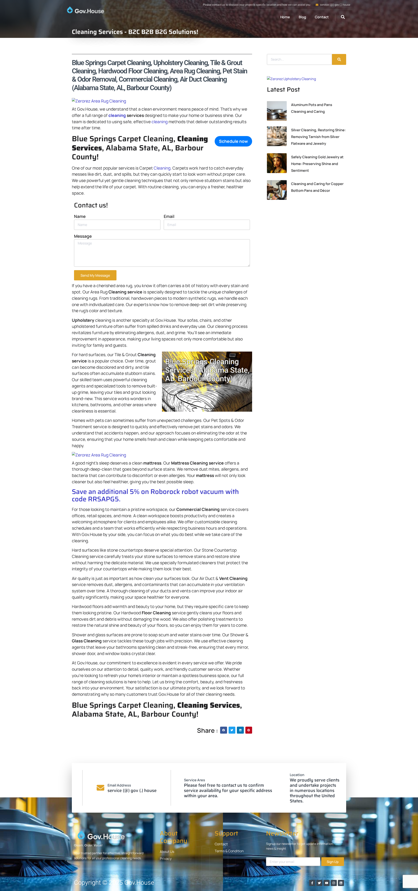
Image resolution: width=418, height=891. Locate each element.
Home (285, 17)
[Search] (339, 59)
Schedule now (233, 141)
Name (80, 216)
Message (83, 236)
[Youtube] (327, 883)
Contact (322, 17)
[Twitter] (319, 883)
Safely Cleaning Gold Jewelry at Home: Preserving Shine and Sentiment (317, 164)
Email (169, 216)
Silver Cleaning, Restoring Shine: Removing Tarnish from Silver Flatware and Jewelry (318, 137)
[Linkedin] (341, 883)
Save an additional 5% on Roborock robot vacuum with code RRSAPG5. (155, 495)
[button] (342, 17)
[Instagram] (334, 883)
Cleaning (162, 168)
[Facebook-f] (312, 883)
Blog (302, 17)
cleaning (117, 115)
